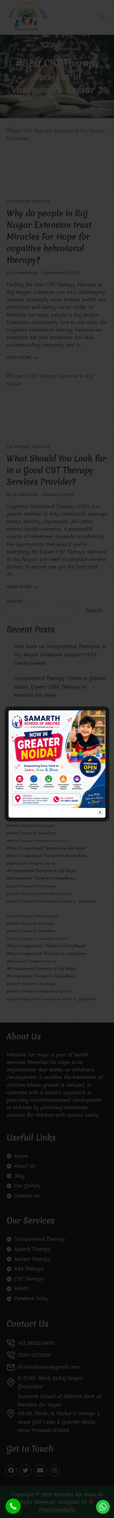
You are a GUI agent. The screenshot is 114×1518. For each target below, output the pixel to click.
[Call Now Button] (13, 1506)
